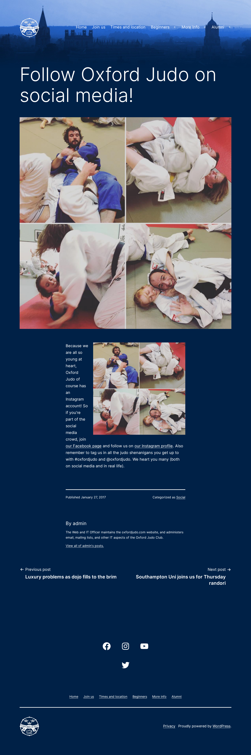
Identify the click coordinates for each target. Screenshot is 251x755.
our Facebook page (84, 446)
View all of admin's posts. (85, 546)
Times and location (128, 27)
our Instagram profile (154, 446)
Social (180, 497)
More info (190, 27)
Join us (98, 27)
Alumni (218, 27)
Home (81, 27)
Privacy (169, 726)
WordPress (221, 726)
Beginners (160, 27)
